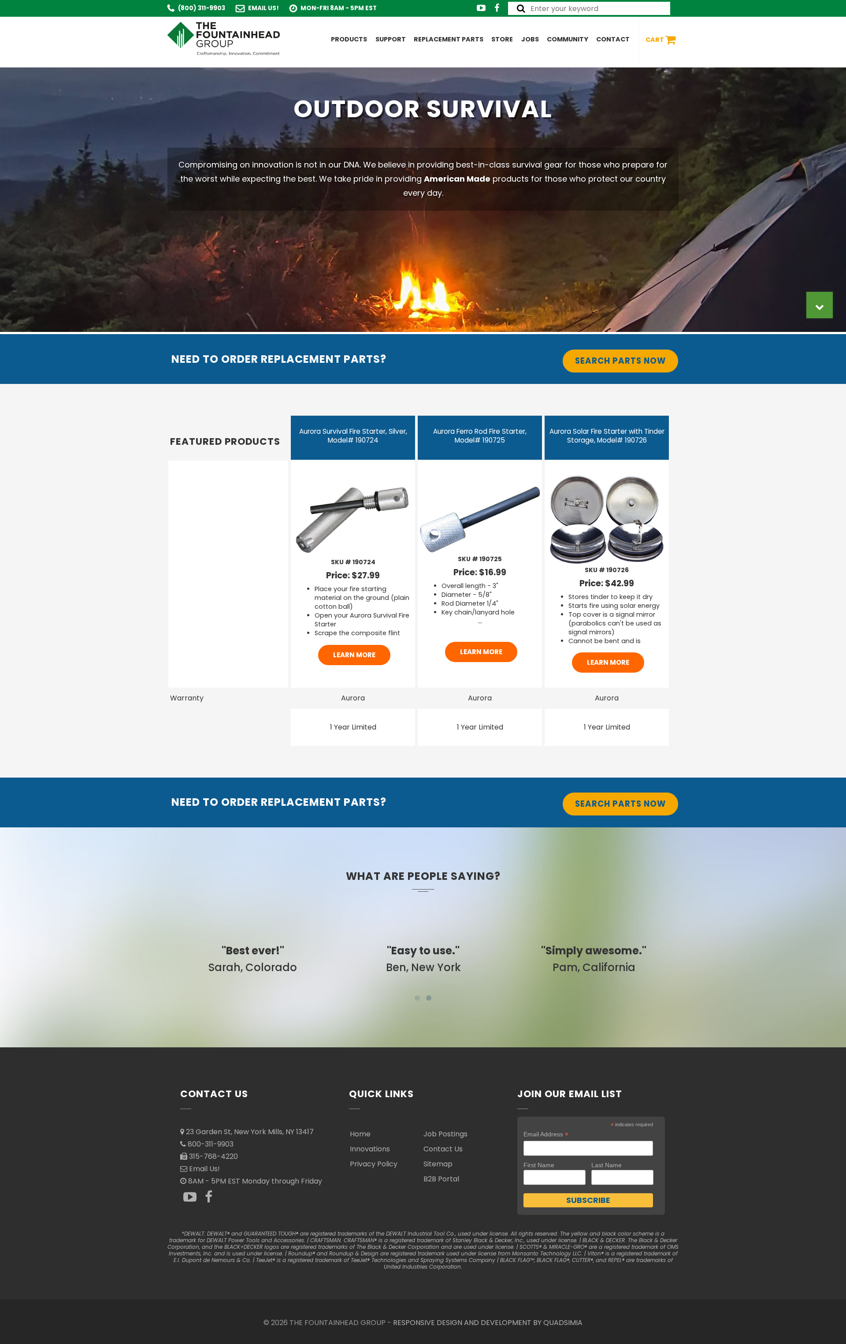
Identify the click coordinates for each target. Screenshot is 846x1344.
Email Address (545, 1134)
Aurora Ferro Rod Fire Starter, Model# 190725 (480, 436)
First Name (538, 1165)
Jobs (530, 39)
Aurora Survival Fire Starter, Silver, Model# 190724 (353, 436)
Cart (655, 39)
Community (567, 39)
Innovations (370, 1149)
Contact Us (443, 1149)
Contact (613, 39)
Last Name (606, 1165)
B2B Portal (441, 1179)
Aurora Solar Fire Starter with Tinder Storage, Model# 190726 (606, 436)
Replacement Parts (448, 39)
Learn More (354, 654)
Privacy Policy (373, 1164)
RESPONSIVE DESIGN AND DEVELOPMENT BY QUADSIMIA (488, 1323)
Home (360, 1134)
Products (349, 39)
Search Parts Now (620, 360)
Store (502, 39)
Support (390, 39)
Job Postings (445, 1134)
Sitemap (438, 1164)
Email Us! (263, 8)
